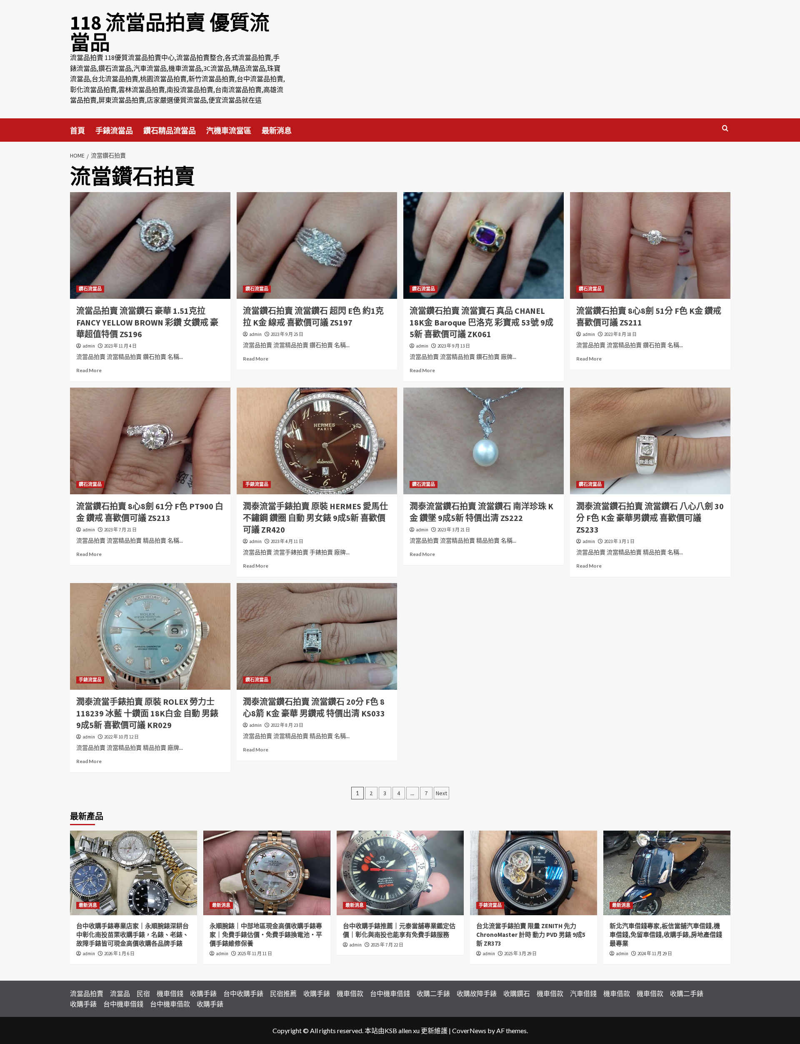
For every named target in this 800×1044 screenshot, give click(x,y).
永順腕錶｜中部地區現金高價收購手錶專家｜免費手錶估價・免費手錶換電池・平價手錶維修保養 (266, 934)
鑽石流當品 (90, 289)
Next (441, 793)
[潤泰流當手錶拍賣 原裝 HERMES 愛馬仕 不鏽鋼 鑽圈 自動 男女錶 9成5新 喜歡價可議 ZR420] (317, 441)
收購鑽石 (516, 993)
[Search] (725, 128)
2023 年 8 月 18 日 (620, 334)
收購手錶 (203, 993)
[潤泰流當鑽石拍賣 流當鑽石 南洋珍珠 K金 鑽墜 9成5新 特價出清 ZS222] (483, 441)
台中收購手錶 (243, 993)
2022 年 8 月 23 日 (287, 725)
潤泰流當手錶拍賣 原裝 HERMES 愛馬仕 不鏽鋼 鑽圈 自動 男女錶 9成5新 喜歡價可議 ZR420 (315, 518)
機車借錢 (170, 993)
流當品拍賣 (86, 993)
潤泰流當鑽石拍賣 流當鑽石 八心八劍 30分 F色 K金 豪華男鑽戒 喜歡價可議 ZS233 (650, 518)
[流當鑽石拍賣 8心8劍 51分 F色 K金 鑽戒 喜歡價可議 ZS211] (650, 245)
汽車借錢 (583, 993)
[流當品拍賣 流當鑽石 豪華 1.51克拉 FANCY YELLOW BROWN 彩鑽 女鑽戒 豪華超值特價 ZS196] (150, 245)
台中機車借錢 (390, 993)
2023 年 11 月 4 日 (120, 346)
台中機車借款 (170, 1004)
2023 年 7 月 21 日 (120, 530)
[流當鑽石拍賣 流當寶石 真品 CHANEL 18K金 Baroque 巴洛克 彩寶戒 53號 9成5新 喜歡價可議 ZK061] (483, 245)
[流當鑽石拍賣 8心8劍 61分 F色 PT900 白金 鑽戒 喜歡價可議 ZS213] (150, 441)
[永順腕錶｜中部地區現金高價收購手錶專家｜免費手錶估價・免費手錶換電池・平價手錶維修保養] (266, 873)
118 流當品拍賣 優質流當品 (170, 32)
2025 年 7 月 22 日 (387, 945)
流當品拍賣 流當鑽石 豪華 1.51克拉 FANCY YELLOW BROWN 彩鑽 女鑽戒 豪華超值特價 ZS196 (147, 322)
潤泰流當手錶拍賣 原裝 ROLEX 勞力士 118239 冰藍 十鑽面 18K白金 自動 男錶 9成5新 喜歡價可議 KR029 (147, 713)
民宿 (143, 993)
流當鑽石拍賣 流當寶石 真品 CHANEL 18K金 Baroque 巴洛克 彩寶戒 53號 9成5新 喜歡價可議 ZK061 (481, 322)
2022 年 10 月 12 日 (121, 737)
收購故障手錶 (477, 993)
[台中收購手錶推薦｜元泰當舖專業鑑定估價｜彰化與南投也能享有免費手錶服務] (400, 873)
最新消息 (277, 130)
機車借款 (350, 993)
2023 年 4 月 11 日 (287, 541)
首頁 (77, 130)
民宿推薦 (283, 993)
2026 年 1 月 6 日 (119, 953)
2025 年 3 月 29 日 (520, 953)
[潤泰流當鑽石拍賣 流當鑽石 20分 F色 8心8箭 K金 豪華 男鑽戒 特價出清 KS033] (317, 636)
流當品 (120, 993)
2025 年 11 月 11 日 (255, 953)
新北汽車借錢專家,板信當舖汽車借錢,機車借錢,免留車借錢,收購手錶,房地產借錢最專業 (666, 934)
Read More (89, 370)
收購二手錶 (433, 993)
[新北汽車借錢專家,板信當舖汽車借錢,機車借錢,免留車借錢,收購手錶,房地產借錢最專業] (666, 873)
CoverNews (469, 1030)
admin (88, 346)
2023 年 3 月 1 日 (619, 541)
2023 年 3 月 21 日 (454, 530)
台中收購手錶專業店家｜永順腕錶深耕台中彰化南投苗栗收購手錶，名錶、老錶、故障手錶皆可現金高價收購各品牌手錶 (132, 934)
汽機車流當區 (228, 130)
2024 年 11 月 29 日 (655, 953)
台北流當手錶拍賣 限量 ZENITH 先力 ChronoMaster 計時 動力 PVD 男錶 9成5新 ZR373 (530, 934)
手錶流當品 (114, 130)
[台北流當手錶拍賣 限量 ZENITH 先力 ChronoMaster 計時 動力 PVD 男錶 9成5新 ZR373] (533, 873)
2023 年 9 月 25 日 (287, 334)
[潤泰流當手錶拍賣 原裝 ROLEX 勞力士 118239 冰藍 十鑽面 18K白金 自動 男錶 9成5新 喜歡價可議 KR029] (150, 636)
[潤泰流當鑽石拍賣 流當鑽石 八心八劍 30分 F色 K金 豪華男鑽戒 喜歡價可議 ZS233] (650, 441)
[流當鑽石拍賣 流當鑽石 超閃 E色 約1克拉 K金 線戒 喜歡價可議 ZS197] (317, 245)
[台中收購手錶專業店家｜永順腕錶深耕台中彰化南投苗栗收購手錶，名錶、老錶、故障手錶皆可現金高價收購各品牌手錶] (133, 873)
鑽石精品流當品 (169, 130)
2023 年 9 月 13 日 (454, 346)
